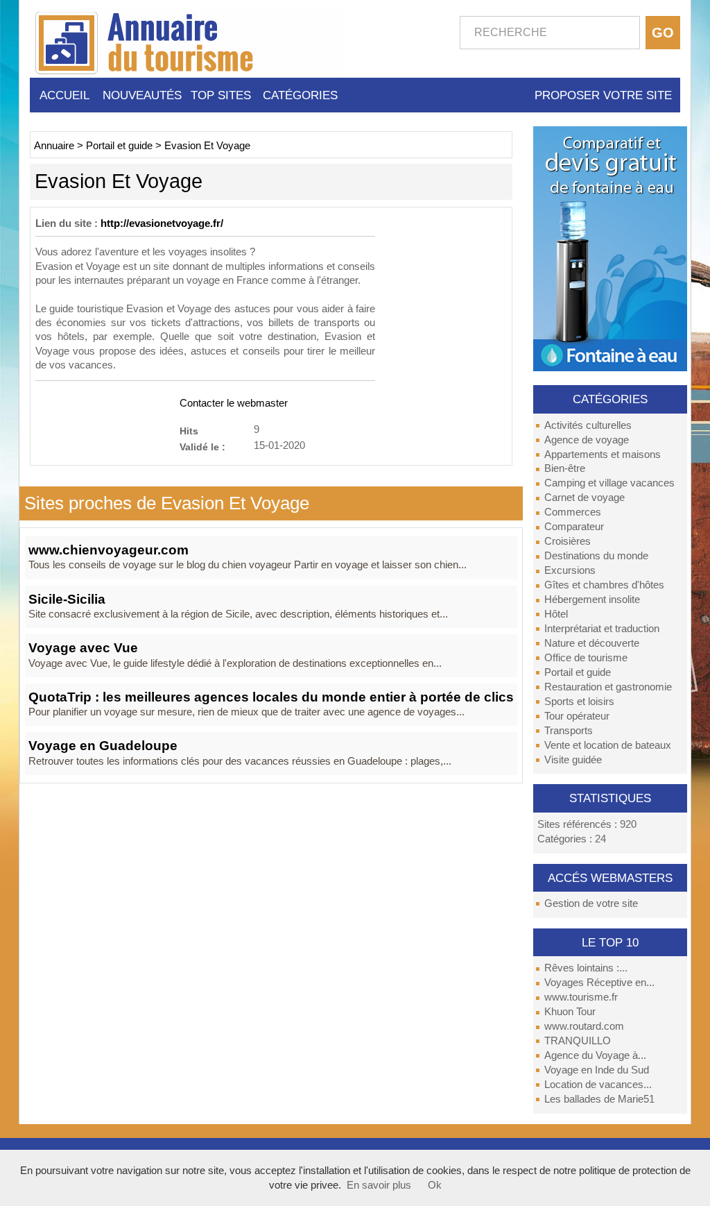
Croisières (567, 541)
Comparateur (574, 526)
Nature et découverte (591, 643)
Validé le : (202, 446)
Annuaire (54, 145)
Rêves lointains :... (585, 968)
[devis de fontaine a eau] (610, 247)
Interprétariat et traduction (601, 628)
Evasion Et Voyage (207, 145)
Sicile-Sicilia (66, 599)
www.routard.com (584, 1026)
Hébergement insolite (592, 599)
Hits (189, 430)
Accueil (64, 95)
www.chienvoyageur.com (108, 550)
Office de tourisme (585, 657)
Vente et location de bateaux (607, 745)
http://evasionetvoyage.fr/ (162, 223)
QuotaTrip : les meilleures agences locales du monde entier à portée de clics (271, 697)
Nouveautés (142, 95)
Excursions (570, 570)
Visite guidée (573, 759)
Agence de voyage (586, 439)
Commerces (572, 512)
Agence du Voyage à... (595, 1055)
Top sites (221, 95)
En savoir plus (379, 1185)
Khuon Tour (570, 1011)
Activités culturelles (588, 425)
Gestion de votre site (591, 903)
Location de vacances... (598, 1084)
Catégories (300, 95)
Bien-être (564, 468)
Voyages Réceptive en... (599, 982)
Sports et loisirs (579, 701)
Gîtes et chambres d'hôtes (604, 585)
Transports (568, 730)
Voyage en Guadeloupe (103, 745)
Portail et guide (577, 672)
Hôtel (556, 614)
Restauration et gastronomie (608, 687)
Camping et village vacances (609, 483)
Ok (435, 1185)
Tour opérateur (576, 716)
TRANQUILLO (577, 1040)
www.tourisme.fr (581, 997)
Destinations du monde (596, 555)
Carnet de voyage (584, 497)
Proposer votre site (603, 95)
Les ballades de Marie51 (599, 1099)
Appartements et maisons (602, 454)
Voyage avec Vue (83, 647)
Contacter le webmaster (234, 403)
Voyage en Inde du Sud (596, 1070)
